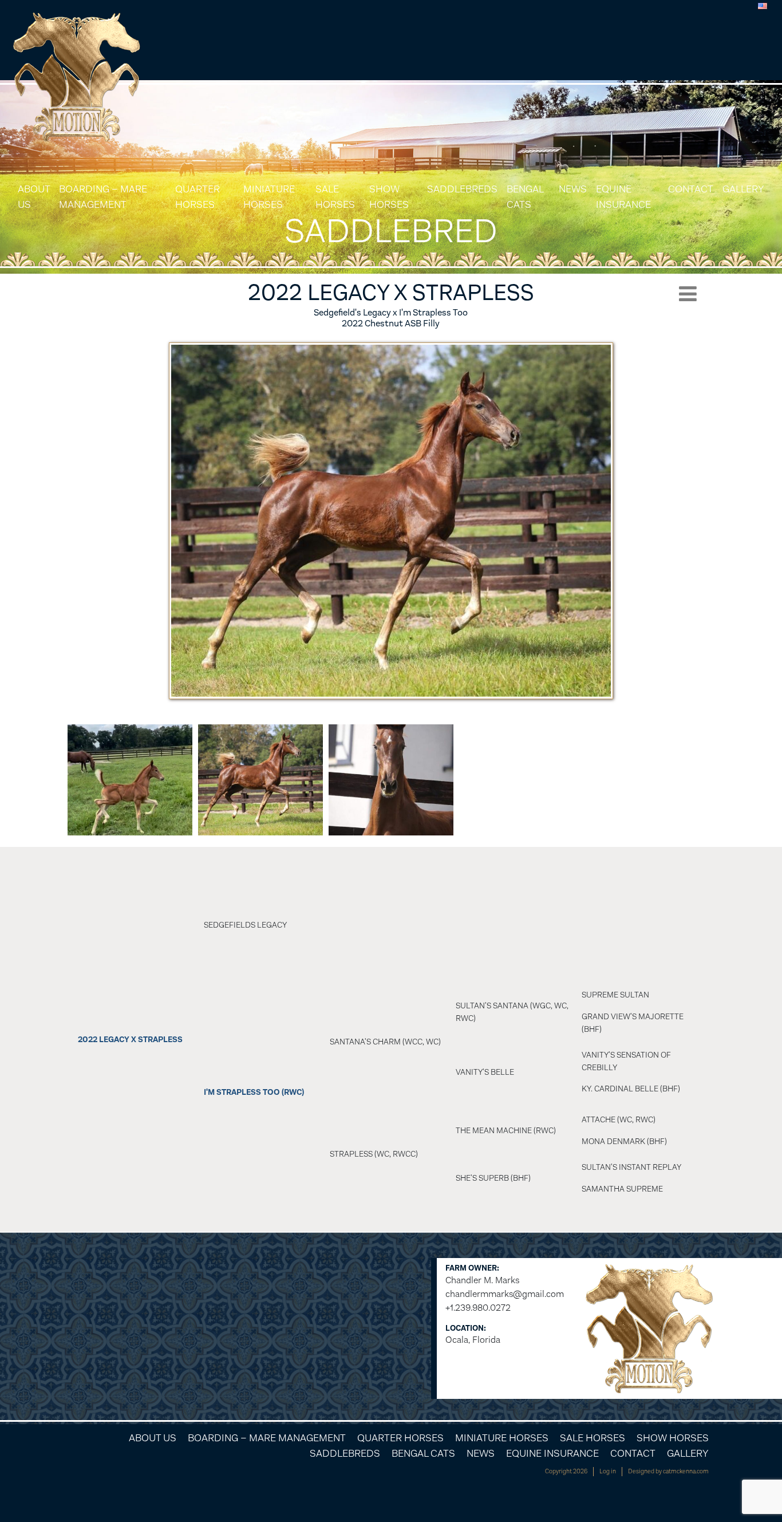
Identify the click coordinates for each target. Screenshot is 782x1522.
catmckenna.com (686, 1471)
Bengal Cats (525, 196)
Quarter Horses (197, 196)
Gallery (743, 189)
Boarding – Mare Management (103, 196)
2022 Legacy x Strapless (130, 1039)
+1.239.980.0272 (478, 1308)
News (573, 189)
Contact (690, 189)
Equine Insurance (623, 196)
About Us (34, 196)
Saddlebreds (462, 189)
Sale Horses (335, 196)
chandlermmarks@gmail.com (504, 1294)
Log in (607, 1471)
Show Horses (389, 196)
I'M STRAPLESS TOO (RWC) (254, 1092)
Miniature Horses (269, 196)
